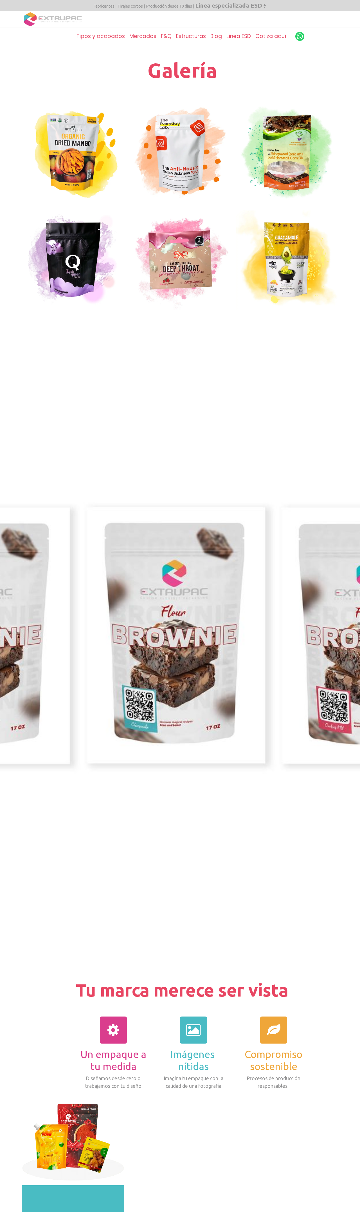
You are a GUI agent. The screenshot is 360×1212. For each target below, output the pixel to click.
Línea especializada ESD (228, 5)
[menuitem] (100, 36)
